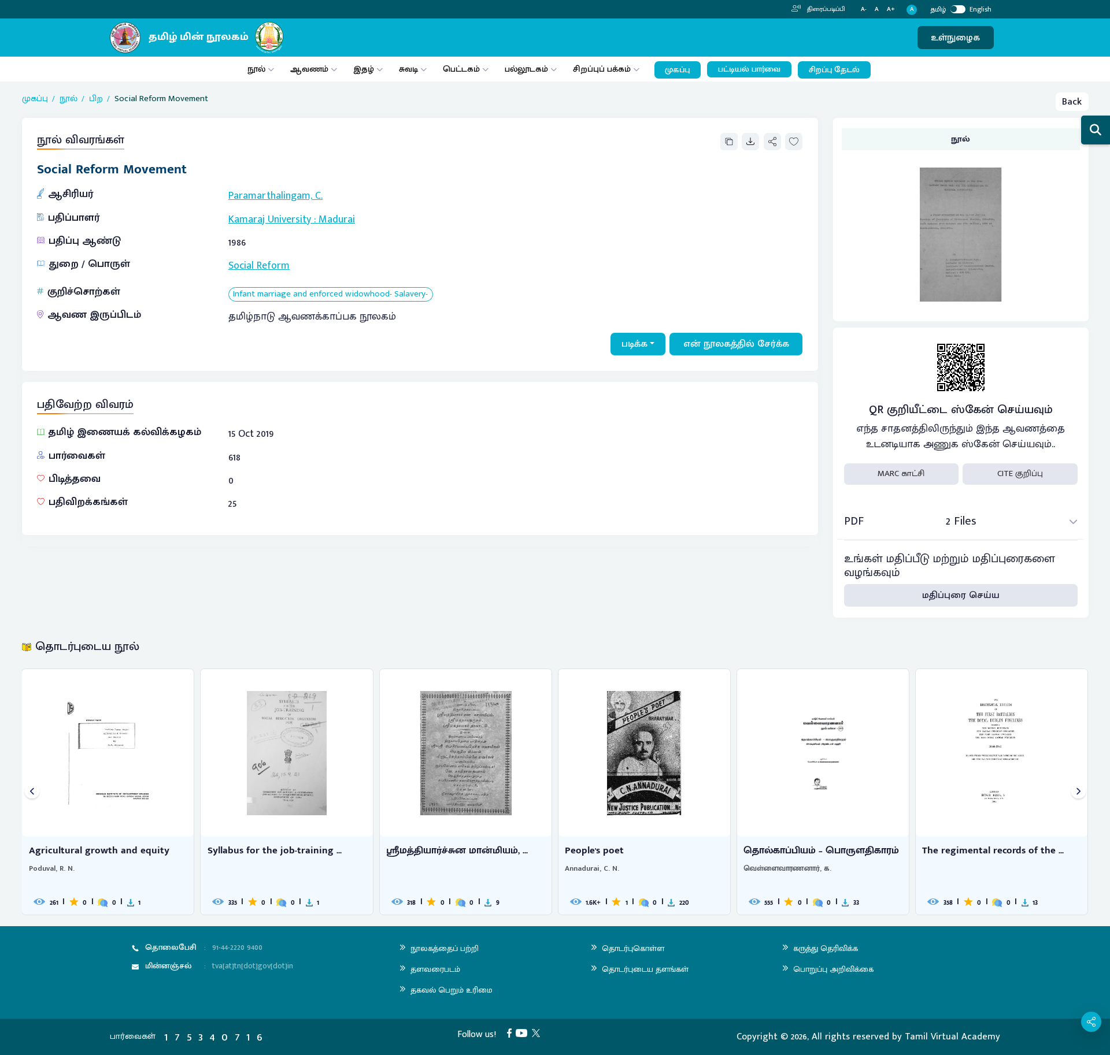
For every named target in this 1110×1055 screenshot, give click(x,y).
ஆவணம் (310, 69)
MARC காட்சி (901, 473)
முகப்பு (677, 70)
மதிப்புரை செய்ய (961, 595)
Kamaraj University (269, 219)
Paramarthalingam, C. (275, 196)
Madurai (337, 219)
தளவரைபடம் (435, 969)
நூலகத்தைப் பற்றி (444, 948)
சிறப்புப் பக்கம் (602, 69)
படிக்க (634, 344)
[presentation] (32, 792)
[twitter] (538, 1032)
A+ (891, 9)
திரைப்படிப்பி (825, 9)
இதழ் (363, 69)
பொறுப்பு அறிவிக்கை (833, 969)
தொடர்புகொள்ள (633, 948)
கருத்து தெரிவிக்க (825, 948)
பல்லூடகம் (526, 69)
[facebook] (511, 1032)
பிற (96, 99)
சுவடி (408, 69)
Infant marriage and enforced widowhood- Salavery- (330, 294)
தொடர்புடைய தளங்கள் (645, 969)
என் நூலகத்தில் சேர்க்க (736, 344)
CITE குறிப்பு (1020, 473)
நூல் (256, 69)
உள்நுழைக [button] (955, 37)
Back (1072, 102)
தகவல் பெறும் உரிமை (451, 990)
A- (864, 9)
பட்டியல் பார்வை (749, 69)
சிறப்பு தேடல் (834, 70)
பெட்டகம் (461, 69)
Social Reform (259, 265)
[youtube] (524, 1032)
